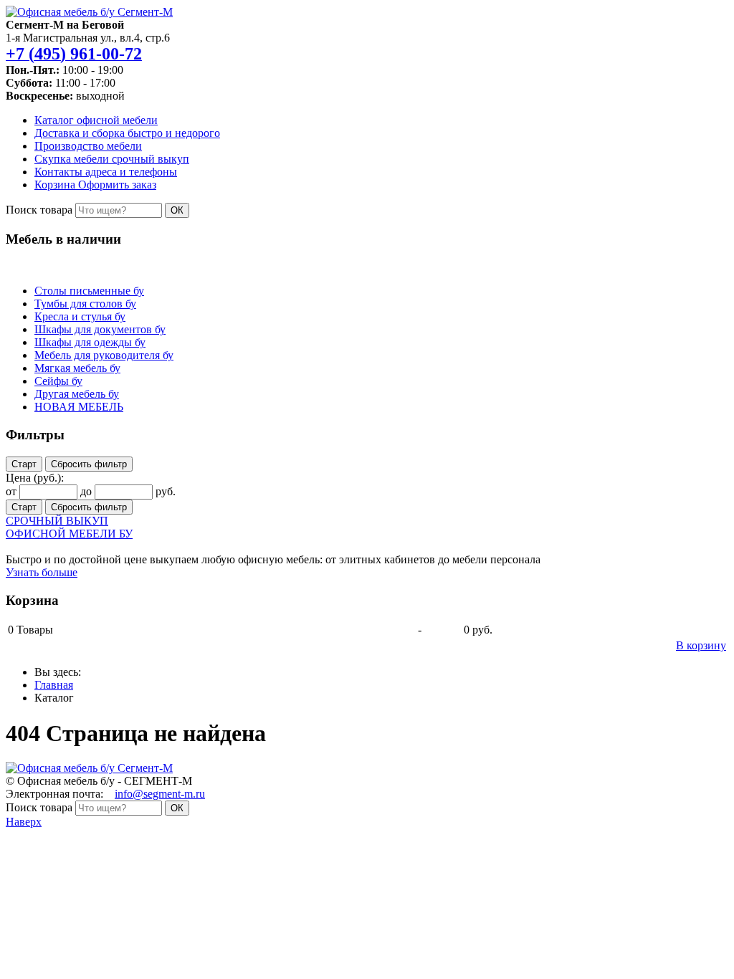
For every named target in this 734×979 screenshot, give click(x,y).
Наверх (24, 822)
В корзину (701, 645)
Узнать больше (41, 572)
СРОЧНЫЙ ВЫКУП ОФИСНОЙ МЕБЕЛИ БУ (69, 527)
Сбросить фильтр (89, 464)
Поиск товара (39, 210)
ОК (177, 210)
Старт (24, 464)
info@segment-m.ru (160, 794)
